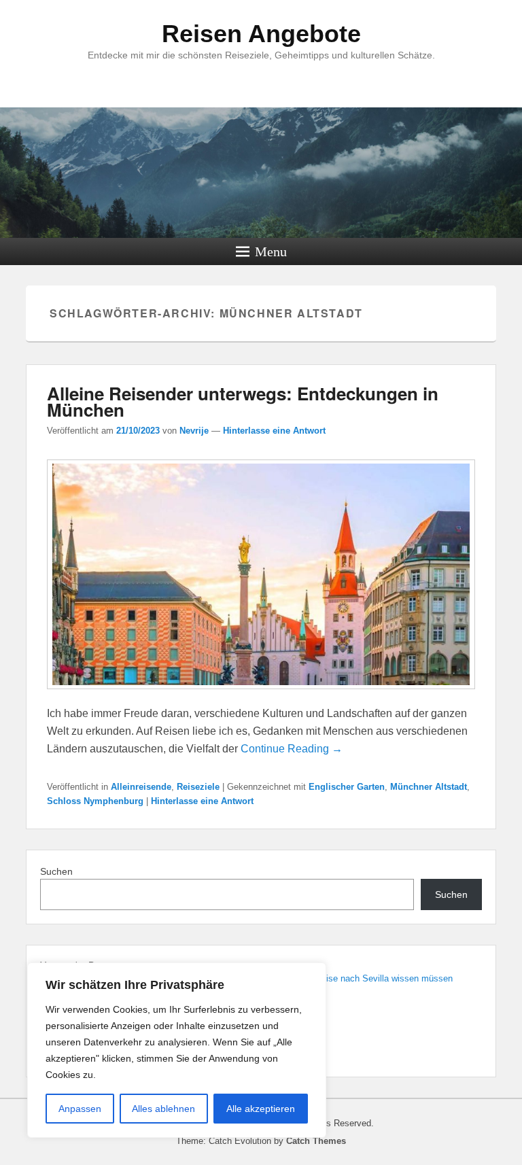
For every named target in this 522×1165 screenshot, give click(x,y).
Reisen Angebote (261, 34)
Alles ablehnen (163, 1108)
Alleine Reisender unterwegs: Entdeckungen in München (242, 401)
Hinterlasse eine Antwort (274, 430)
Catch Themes (316, 1141)
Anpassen (79, 1108)
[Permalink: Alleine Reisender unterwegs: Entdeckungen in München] (260, 695)
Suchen (56, 871)
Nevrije (194, 430)
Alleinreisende (141, 787)
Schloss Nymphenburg (95, 801)
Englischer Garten (347, 787)
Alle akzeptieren (260, 1108)
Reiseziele (198, 787)
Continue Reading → (292, 748)
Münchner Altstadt (428, 787)
